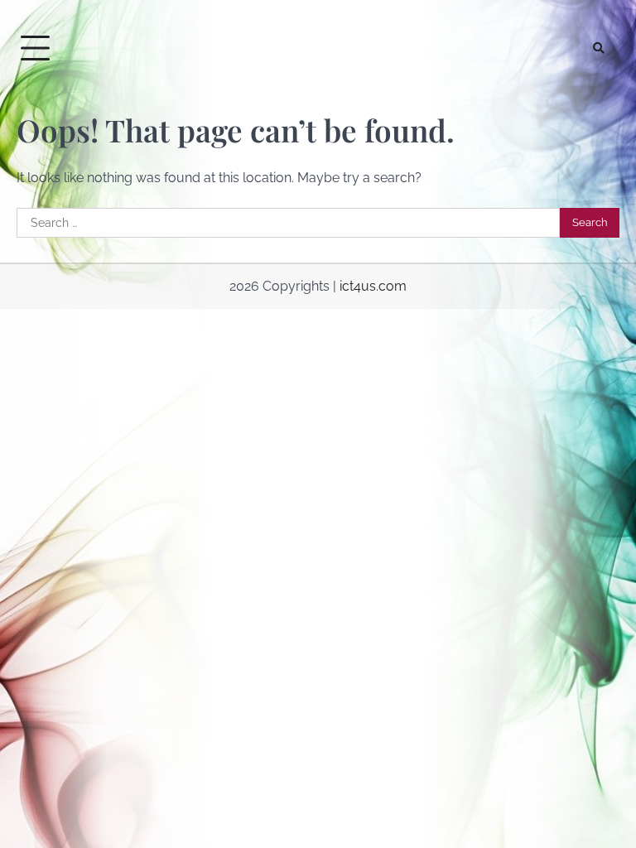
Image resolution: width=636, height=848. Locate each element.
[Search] (598, 48)
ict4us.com (373, 286)
